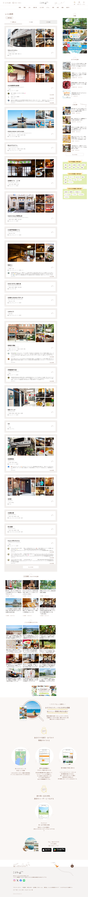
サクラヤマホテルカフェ (13, 147)
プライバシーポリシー (17, 887)
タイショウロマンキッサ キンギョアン (16, 87)
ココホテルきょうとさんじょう (14, 285)
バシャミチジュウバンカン (13, 347)
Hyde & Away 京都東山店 (15, 216)
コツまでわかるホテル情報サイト (66, 887)
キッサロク (10, 266)
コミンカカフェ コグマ (13, 182)
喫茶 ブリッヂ (11, 410)
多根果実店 (11, 459)
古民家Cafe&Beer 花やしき (15, 297)
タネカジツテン (11, 460)
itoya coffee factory (14, 541)
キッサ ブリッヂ (11, 411)
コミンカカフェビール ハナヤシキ (15, 299)
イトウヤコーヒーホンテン (13, 371)
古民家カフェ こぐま (14, 180)
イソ (9, 425)
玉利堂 (9, 499)
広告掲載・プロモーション (38, 887)
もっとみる (52, 94)
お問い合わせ (29, 887)
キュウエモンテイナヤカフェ (14, 231)
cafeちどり (11, 311)
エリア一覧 (15, 889)
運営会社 (45, 887)
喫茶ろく (10, 265)
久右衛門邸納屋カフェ (14, 230)
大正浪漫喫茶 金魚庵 (13, 85)
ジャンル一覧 (20, 889)
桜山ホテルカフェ (13, 145)
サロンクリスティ (13, 50)
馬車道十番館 (11, 345)
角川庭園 (10, 527)
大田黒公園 (11, 513)
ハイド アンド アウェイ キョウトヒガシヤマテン (18, 217)
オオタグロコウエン (12, 514)
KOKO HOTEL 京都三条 (14, 284)
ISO (9, 424)
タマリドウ (10, 500)
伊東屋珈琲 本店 (12, 370)
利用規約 (24, 887)
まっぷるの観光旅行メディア (53, 887)
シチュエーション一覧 (28, 889)
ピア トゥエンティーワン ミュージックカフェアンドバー (20, 133)
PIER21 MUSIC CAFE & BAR (16, 131)
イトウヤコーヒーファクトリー (14, 542)
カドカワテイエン (11, 528)
